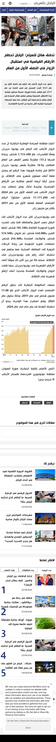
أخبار (4, 10)
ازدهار (24, 403)
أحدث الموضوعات (46, 10)
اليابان (48, 403)
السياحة (36, 403)
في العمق (31, 10)
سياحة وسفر (46, 75)
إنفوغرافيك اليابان (16, 10)
